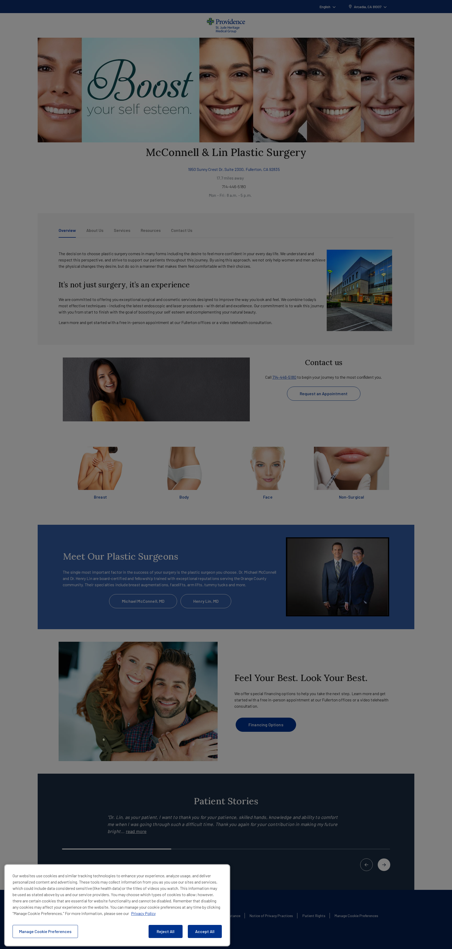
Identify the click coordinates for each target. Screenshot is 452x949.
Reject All (165, 931)
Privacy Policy (143, 913)
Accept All (204, 931)
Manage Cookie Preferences (45, 931)
